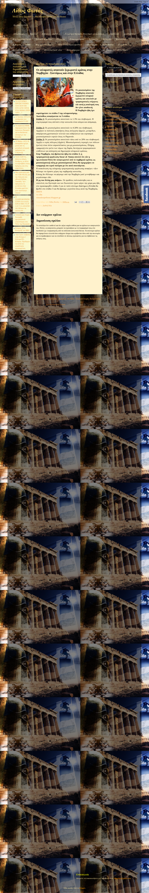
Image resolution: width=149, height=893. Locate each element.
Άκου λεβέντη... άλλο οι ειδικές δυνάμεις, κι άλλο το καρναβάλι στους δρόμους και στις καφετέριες (22, 162)
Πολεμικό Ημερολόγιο (114, 190)
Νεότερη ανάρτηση (46, 298)
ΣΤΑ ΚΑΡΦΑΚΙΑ (112, 153)
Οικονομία (92, 44)
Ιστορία (107, 39)
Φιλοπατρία (110, 143)
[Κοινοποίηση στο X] (84, 202)
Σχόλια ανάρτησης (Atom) (55, 304)
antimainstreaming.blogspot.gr (117, 147)
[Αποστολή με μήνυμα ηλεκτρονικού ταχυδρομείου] (80, 202)
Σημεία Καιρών (111, 183)
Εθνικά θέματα (44, 39)
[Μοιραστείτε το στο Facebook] (87, 202)
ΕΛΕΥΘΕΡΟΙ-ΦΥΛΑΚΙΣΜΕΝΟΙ (118, 160)
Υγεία (16, 55)
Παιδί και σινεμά (112, 121)
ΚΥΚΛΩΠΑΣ (110, 150)
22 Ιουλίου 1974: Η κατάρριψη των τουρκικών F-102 (22, 119)
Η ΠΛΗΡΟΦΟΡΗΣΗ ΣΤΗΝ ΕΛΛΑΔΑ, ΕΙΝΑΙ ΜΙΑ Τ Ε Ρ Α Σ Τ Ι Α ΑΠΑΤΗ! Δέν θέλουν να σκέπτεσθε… (22, 204)
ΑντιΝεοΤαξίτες (111, 114)
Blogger (82, 888)
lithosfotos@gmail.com (122, 878)
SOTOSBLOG (111, 118)
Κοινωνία (121, 39)
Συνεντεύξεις (91, 49)
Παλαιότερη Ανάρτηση (88, 298)
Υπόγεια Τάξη (111, 187)
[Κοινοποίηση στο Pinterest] (89, 202)
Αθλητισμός (19, 33)
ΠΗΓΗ (39, 192)
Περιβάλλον (19, 49)
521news (108, 124)
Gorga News (110, 170)
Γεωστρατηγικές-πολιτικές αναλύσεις (84, 33)
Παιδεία (122, 44)
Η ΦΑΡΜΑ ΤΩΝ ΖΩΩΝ (115, 128)
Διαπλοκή (114, 33)
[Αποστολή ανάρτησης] (75, 202)
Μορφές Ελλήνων (44, 44)
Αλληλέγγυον (110, 173)
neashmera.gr (110, 167)
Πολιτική (35, 49)
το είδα (39, 194)
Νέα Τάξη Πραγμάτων (70, 44)
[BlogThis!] (82, 202)
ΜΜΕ (28, 44)
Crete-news (109, 163)
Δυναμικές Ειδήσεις (113, 180)
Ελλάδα (60, 39)
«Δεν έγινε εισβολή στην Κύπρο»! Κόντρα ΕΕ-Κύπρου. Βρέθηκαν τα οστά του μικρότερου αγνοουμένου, (22, 241)
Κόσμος (16, 44)
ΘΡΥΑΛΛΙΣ (110, 177)
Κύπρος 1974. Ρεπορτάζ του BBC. (22, 229)
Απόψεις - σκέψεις (51, 33)
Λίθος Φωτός (27, 10)
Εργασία (93, 39)
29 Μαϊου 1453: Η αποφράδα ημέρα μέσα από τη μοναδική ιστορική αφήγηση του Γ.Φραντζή (22, 147)
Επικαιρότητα (77, 39)
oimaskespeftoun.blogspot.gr (48, 197)
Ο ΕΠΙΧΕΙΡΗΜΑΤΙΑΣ (114, 111)
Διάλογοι (108, 135)
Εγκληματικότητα (22, 39)
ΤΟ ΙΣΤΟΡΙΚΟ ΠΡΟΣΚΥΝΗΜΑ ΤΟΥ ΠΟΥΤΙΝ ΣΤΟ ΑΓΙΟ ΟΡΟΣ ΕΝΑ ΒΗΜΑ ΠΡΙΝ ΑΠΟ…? (22, 107)
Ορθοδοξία (107, 44)
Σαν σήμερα (73, 49)
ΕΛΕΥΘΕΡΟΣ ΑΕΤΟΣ (114, 131)
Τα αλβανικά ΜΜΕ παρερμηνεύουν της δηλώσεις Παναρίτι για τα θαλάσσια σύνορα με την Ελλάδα (22, 131)
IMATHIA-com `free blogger (116, 157)
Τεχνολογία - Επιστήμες (115, 49)
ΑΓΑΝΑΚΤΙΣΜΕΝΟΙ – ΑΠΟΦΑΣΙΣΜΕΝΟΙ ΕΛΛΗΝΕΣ (118, 139)
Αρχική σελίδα (20, 24)
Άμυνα (33, 33)
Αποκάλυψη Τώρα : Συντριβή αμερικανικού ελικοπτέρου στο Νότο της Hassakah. (22, 219)
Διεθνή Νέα (129, 33)
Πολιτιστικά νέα (53, 49)
